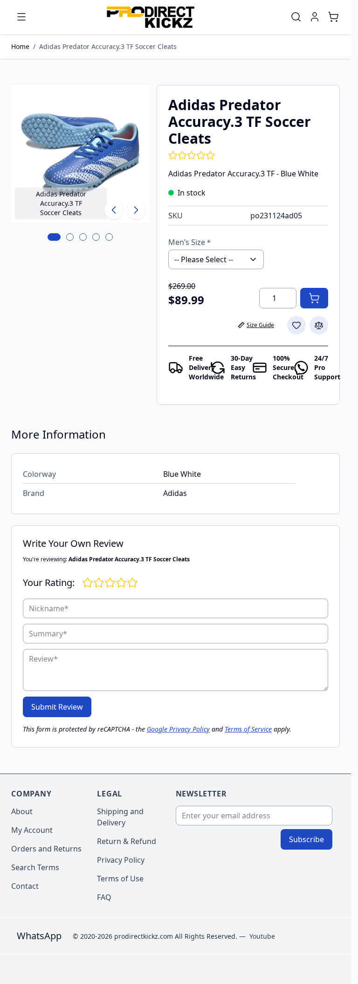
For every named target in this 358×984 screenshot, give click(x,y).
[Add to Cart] (314, 298)
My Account (32, 830)
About (22, 811)
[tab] (54, 237)
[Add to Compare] (319, 325)
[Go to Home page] (150, 17)
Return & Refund (126, 841)
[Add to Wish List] (296, 325)
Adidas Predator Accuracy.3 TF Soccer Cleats (108, 46)
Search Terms (35, 867)
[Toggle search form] (296, 16)
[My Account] (314, 16)
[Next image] (136, 210)
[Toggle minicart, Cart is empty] (333, 16)
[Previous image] (113, 210)
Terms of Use (120, 878)
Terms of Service (248, 729)
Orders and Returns (46, 849)
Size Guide (260, 325)
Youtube (262, 936)
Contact (25, 886)
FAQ (104, 897)
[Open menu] (21, 17)
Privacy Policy (121, 860)
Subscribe (306, 839)
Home (20, 46)
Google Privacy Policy (178, 729)
